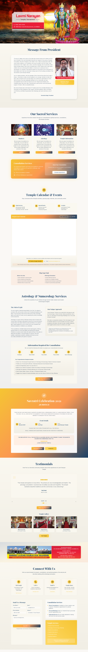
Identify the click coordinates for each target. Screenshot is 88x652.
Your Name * (15, 605)
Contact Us (50, 448)
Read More (21, 152)
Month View (65, 216)
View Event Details (37, 448)
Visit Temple (44, 535)
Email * (28, 605)
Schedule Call (35, 591)
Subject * (29, 610)
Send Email (52, 591)
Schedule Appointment (59, 172)
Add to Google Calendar (36, 261)
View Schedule (69, 591)
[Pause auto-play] (46, 501)
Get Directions (19, 593)
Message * (15, 615)
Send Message (26, 626)
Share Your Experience (44, 507)
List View (73, 216)
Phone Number (16, 610)
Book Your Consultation (44, 379)
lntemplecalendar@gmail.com (54, 261)
